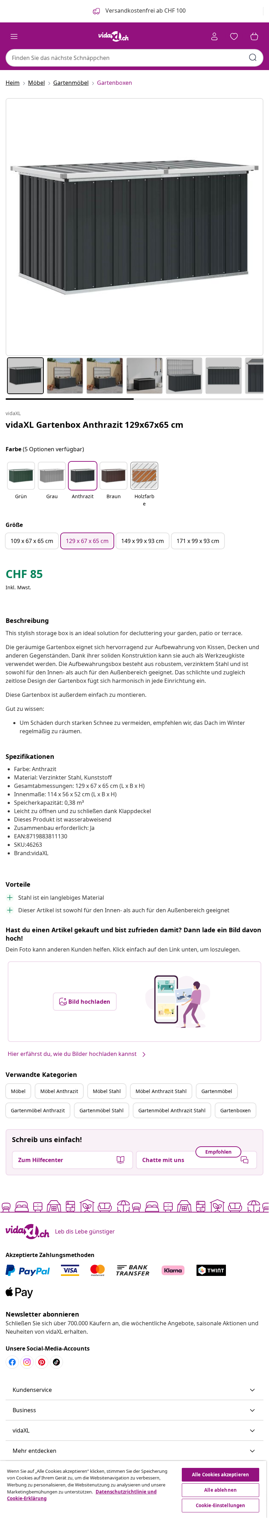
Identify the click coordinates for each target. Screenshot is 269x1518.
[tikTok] (56, 1362)
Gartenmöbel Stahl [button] (102, 1110)
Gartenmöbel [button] (216, 1091)
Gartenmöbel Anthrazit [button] (38, 1110)
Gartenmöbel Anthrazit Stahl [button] (172, 1110)
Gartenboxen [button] (235, 1110)
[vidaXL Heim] (113, 36)
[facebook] (12, 1362)
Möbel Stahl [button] (107, 1091)
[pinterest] (41, 1362)
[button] (21, 485)
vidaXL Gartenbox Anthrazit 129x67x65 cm (95, 424)
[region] (133, 1489)
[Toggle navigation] (14, 36)
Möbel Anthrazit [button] (59, 1091)
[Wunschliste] (234, 36)
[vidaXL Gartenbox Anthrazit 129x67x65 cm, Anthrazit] (134, 227)
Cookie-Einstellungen (221, 1505)
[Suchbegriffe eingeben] (252, 57)
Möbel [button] (18, 1091)
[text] (24, 575)
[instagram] (26, 1362)
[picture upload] (177, 1001)
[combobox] (134, 58)
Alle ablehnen (220, 1490)
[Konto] (214, 36)
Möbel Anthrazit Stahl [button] (161, 1091)
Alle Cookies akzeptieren (220, 1474)
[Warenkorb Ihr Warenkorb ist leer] (254, 36)
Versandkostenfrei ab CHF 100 (145, 10)
